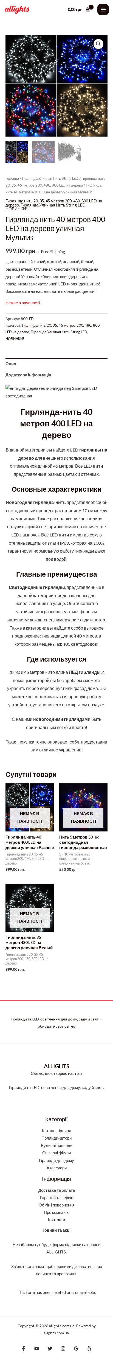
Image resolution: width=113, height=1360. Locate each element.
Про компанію (56, 1212)
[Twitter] (49, 1348)
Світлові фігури (56, 1152)
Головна (12, 178)
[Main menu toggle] (103, 9)
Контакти (56, 1219)
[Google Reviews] (76, 1348)
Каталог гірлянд (56, 1130)
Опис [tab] (10, 363)
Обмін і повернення (57, 1205)
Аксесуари (57, 1168)
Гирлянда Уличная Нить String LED (50, 178)
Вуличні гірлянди (56, 1145)
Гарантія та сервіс (56, 1197)
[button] (98, 44)
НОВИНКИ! (16, 208)
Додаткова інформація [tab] (28, 375)
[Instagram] (63, 1348)
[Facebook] (23, 1348)
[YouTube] (36, 1348)
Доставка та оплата (56, 1190)
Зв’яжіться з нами (27, 1266)
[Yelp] (89, 1348)
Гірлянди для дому (56, 1160)
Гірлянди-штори (56, 1138)
